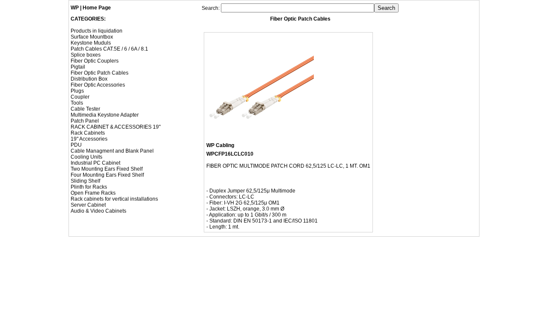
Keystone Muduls (91, 43)
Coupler (80, 97)
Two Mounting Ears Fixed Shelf (107, 169)
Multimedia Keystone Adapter (105, 115)
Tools (77, 103)
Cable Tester (85, 109)
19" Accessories (89, 139)
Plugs (77, 91)
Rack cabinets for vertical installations (114, 199)
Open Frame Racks (93, 193)
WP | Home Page (91, 8)
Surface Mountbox (92, 37)
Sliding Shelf (85, 181)
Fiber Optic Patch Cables (99, 73)
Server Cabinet (88, 205)
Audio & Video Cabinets (98, 211)
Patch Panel (85, 121)
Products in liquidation (96, 31)
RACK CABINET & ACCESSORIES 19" (116, 127)
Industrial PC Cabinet (95, 163)
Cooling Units (86, 157)
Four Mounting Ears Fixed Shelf (107, 175)
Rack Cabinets (88, 133)
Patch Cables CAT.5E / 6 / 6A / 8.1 (109, 49)
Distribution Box (89, 79)
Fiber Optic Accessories (98, 85)
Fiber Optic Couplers (95, 61)
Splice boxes (86, 55)
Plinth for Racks (89, 187)
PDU (76, 145)
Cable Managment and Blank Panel (112, 151)
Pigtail (78, 67)
